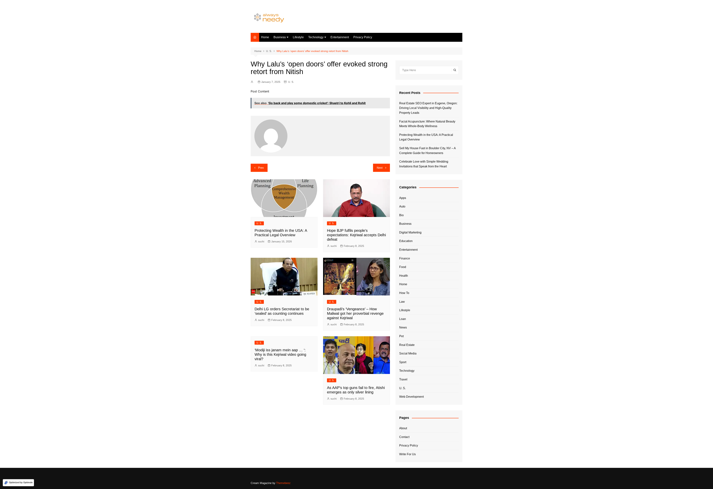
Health (403, 275)
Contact (404, 437)
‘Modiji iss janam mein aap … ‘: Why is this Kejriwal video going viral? (280, 354)
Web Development (411, 396)
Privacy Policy (362, 37)
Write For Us (407, 454)
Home (265, 37)
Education (406, 241)
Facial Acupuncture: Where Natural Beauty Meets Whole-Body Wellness (427, 124)
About (403, 428)
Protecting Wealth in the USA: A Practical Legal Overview (426, 137)
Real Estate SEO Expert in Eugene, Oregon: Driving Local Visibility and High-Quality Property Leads (428, 108)
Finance (404, 258)
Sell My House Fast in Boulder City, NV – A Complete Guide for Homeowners (427, 151)
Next (379, 167)
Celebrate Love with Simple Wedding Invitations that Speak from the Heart (423, 164)
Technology (315, 37)
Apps (402, 197)
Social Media (407, 353)
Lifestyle (298, 37)
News (403, 327)
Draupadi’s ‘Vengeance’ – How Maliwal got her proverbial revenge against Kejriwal (355, 313)
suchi (261, 241)
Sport (402, 362)
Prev (261, 167)
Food (402, 267)
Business (280, 37)
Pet (401, 336)
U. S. (291, 81)
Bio (401, 215)
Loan (402, 318)
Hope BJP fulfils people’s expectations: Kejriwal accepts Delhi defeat (356, 234)
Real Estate (407, 344)
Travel (403, 379)
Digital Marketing (410, 232)
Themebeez (283, 483)
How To (404, 293)
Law (402, 301)
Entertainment (340, 37)
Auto (402, 206)
